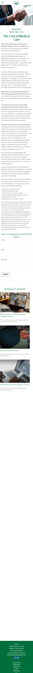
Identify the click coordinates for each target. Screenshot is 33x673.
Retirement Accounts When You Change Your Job (12, 315)
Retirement (16, 664)
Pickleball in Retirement (9, 350)
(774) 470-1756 (19, 648)
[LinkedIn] (18, 658)
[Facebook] (15, 658)
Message (4, 259)
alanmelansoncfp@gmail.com (16, 655)
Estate (16, 669)
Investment (16, 666)
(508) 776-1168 (19, 646)
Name (3, 240)
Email (3, 250)
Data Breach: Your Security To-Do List (14, 385)
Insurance (16, 671)
